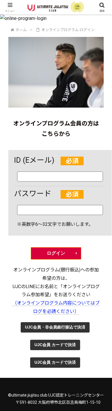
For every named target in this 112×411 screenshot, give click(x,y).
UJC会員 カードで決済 (55, 344)
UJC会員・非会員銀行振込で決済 (55, 327)
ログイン (56, 253)
